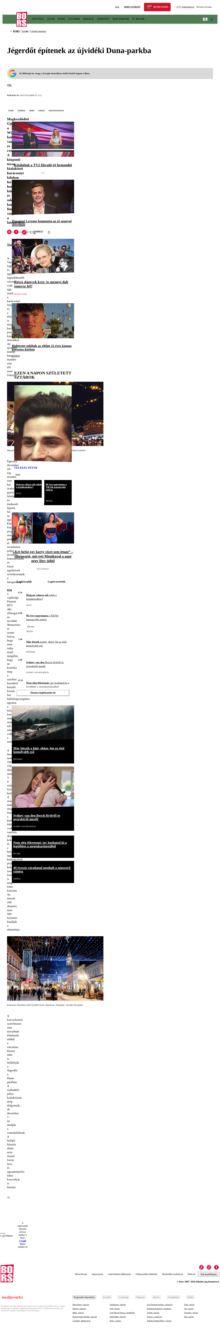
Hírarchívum (81, 1274)
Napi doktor (120, 19)
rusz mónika (43, 569)
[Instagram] (209, 1267)
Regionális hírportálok (84, 1297)
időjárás (30, 652)
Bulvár (156, 1297)
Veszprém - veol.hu (191, 1313)
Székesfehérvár (185, 7)
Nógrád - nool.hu (153, 1313)
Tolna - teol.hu (189, 1305)
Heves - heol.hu (115, 1321)
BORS (16, 31)
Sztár (51, 19)
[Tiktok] (201, 1267)
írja (9, 589)
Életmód (74, 19)
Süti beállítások (208, 1274)
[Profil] (212, 19)
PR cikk (17, 854)
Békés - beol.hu (78, 1313)
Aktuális (38, 19)
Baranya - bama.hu (79, 1309)
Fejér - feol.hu (115, 1309)
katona (15, 357)
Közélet (106, 1297)
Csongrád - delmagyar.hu (81, 1321)
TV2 (43, 173)
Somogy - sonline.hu (154, 1317)
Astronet (103, 19)
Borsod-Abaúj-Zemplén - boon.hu (85, 1317)
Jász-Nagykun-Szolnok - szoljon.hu (159, 1305)
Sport (61, 19)
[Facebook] (216, 1267)
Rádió (190, 1297)
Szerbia (31, 110)
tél (9, 85)
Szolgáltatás (173, 1297)
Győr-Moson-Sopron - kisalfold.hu (122, 1313)
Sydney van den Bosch (37, 672)
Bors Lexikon (132, 7)
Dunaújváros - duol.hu (118, 1305)
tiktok (49, 501)
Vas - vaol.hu (189, 1309)
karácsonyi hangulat (56, 110)
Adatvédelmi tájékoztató (119, 1274)
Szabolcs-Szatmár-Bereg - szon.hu (159, 1321)
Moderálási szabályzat (172, 1274)
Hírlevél (191, 1274)
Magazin (140, 1297)
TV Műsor (138, 19)
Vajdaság (41, 110)
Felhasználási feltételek (146, 1274)
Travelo (88, 19)
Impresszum (97, 1274)
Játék (117, 7)
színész (17, 474)
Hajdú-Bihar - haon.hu (118, 1317)
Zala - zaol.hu (189, 1317)
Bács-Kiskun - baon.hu (81, 1305)
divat (18, 493)
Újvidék (11, 110)
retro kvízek (20, 294)
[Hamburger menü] (9, 19)
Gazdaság (123, 1297)
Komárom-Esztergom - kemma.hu (159, 1309)
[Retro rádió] (150, 7)
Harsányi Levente (21, 232)
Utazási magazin (38, 31)
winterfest (21, 110)
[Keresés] (205, 19)
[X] (9, 232)
